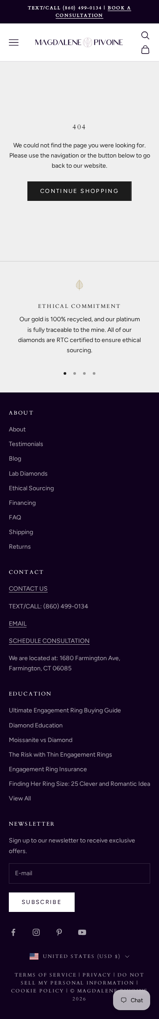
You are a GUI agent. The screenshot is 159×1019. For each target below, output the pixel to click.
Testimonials (26, 444)
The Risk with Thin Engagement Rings (60, 754)
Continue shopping (79, 191)
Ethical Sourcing (31, 488)
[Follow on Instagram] (36, 932)
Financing (22, 503)
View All (20, 798)
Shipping (21, 532)
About (17, 429)
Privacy (97, 975)
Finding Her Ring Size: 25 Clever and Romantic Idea (79, 784)
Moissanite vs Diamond (40, 740)
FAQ (15, 517)
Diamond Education (36, 725)
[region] (79, 318)
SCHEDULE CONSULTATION (49, 641)
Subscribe (42, 902)
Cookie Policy (38, 991)
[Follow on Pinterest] (59, 932)
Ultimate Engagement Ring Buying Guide (65, 710)
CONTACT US (28, 588)
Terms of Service (46, 975)
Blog (15, 458)
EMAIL (17, 623)
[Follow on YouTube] (82, 932)
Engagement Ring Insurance (48, 769)
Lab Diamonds (28, 473)
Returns (20, 546)
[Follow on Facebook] (13, 932)
